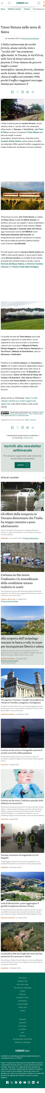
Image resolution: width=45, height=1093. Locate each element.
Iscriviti (20, 465)
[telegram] (37, 1082)
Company (22, 1020)
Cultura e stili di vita (8, 599)
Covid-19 (4, 765)
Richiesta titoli (22, 998)
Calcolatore (22, 1004)
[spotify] (20, 1082)
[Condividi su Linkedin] (22, 92)
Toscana (33, 420)
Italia (27, 420)
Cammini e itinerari (7, 659)
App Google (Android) (22, 988)
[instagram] (29, 1082)
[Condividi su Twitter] (17, 92)
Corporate (22, 1001)
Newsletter (22, 981)
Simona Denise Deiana (30, 38)
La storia (22, 1029)
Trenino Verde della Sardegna (25, 266)
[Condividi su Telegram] (32, 92)
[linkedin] (33, 1082)
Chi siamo (22, 1026)
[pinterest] (16, 1082)
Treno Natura (33, 132)
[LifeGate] (22, 2)
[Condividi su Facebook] (12, 92)
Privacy (22, 1036)
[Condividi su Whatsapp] (27, 92)
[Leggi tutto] (42, 477)
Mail (22, 1033)
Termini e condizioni (23, 1042)
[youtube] (24, 1082)
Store (12, 3)
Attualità (22, 978)
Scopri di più (28, 438)
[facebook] (7, 1082)
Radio (22, 991)
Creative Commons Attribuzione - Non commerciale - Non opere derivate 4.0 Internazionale (22, 414)
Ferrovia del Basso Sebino (12, 263)
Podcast (22, 994)
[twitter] (11, 1082)
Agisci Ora (22, 1007)
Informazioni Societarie (22, 1039)
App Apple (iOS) (22, 985)
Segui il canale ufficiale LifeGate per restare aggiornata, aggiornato (19, 401)
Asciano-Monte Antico (11, 141)
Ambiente (4, 538)
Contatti (22, 1023)
